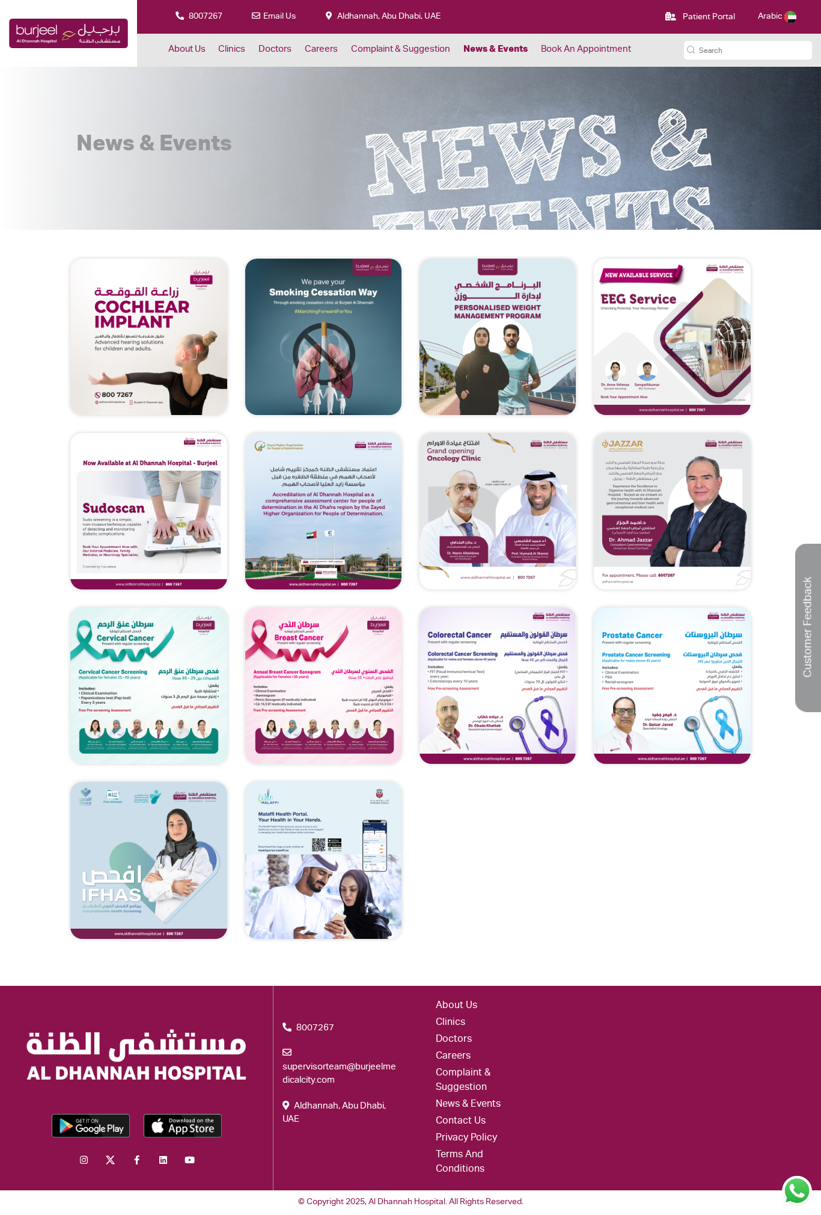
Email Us (279, 17)
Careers (321, 49)
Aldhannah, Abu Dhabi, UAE (388, 17)
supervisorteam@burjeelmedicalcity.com (339, 1074)
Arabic (771, 17)
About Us (187, 49)
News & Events (495, 49)
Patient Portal (708, 17)
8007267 (204, 17)
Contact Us (461, 1122)
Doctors (274, 49)
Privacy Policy (466, 1138)
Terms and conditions (460, 1163)
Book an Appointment (586, 49)
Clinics (231, 49)
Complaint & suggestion (400, 49)
